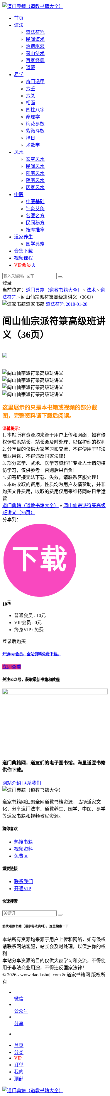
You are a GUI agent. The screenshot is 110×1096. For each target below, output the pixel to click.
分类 (18, 1052)
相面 (30, 102)
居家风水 (35, 187)
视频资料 (23, 848)
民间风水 (35, 166)
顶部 (18, 1078)
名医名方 (35, 215)
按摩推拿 (35, 229)
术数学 (33, 145)
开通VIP (22, 888)
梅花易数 (35, 123)
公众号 (21, 1011)
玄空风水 (35, 159)
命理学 (33, 116)
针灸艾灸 (35, 208)
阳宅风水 (35, 173)
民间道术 (35, 39)
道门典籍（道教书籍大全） (54, 290)
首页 (18, 1045)
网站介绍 (11, 783)
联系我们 (31, 783)
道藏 (30, 67)
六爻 (30, 95)
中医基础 (35, 201)
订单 (18, 1064)
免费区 (21, 855)
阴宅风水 (35, 180)
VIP (18, 1057)
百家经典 (35, 60)
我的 (18, 1071)
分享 (18, 1023)
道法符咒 (35, 32)
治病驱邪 (35, 46)
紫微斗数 (35, 130)
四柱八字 (35, 109)
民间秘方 (35, 222)
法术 (91, 290)
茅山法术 (35, 53)
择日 (30, 138)
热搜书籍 (23, 841)
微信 (18, 998)
